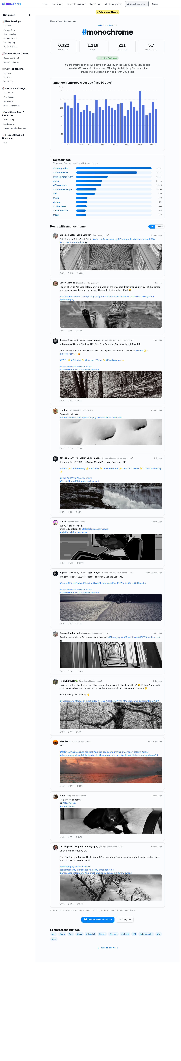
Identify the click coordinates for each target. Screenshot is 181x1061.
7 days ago (157, 283)
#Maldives (65, 752)
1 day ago (158, 458)
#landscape (82, 869)
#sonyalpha (148, 296)
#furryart (113, 934)
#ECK (77, 369)
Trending (57, 4)
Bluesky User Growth (11, 58)
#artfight (125, 934)
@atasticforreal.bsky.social (95, 529)
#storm (137, 752)
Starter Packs (9, 101)
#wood (128, 873)
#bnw (78, 417)
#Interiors (79, 242)
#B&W (152, 239)
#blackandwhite (90, 755)
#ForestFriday (67, 353)
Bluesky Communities (12, 105)
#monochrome (70, 21)
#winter (108, 417)
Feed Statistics (9, 97)
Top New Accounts (10, 38)
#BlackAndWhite (68, 366)
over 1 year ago (155, 742)
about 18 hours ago (153, 573)
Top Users (7, 26)
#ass (54, 939)
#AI (134, 934)
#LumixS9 (153, 755)
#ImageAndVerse (93, 360)
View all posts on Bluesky (100, 919)
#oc (70, 934)
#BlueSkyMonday (102, 583)
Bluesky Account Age (11, 62)
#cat (62, 296)
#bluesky (93, 869)
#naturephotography (95, 873)
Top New (95, 4)
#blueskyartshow (115, 873)
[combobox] (137, 4)
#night (124, 755)
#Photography (125, 239)
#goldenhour (109, 752)
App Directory (9, 124)
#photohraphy (89, 417)
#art (62, 532)
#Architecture (67, 242)
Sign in (155, 4)
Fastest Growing (76, 4)
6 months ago (156, 235)
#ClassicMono (134, 296)
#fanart (68, 532)
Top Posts (7, 73)
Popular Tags (8, 82)
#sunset (89, 752)
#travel (78, 755)
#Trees (101, 701)
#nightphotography (137, 755)
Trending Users (9, 30)
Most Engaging (113, 4)
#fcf (158, 934)
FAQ (5, 142)
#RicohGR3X (69, 803)
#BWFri (63, 360)
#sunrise (97, 752)
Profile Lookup (9, 120)
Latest (160, 226)
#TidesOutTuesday (152, 468)
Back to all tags (109, 948)
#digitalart (90, 934)
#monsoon (127, 752)
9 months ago (156, 522)
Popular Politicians (10, 47)
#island (145, 752)
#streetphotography (90, 296)
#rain (119, 752)
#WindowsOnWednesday (105, 239)
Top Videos (8, 77)
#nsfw (62, 934)
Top (45, 4)
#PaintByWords (113, 360)
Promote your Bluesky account (15, 128)
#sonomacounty (68, 869)
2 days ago (157, 340)
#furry (79, 934)
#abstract (117, 417)
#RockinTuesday (130, 468)
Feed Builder (8, 93)
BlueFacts (13, 4)
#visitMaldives (77, 752)
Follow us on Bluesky (108, 12)
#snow (100, 417)
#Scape (139, 350)
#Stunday (106, 296)
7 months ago (156, 410)
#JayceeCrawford (90, 369)
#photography (67, 299)
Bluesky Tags (56, 21)
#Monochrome (140, 239)
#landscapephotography (72, 873)
